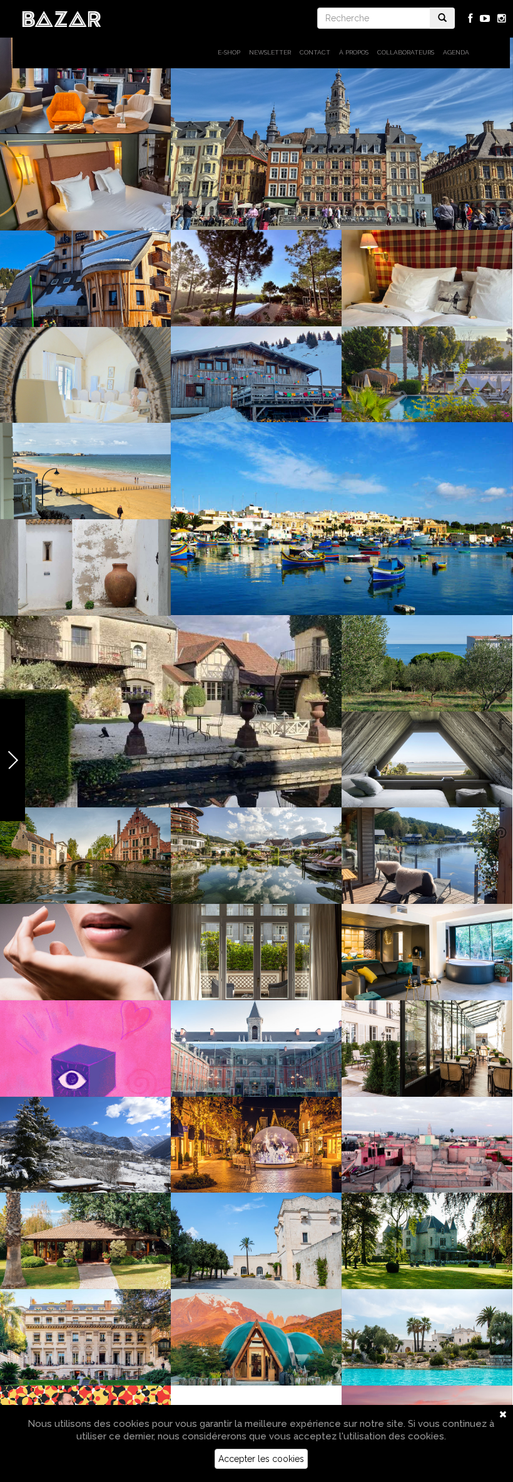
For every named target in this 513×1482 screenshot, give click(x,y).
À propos (353, 52)
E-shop (229, 52)
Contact (315, 52)
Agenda (456, 52)
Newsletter (270, 52)
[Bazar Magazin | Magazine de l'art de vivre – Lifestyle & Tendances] (62, 18)
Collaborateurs (405, 52)
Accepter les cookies (261, 1459)
